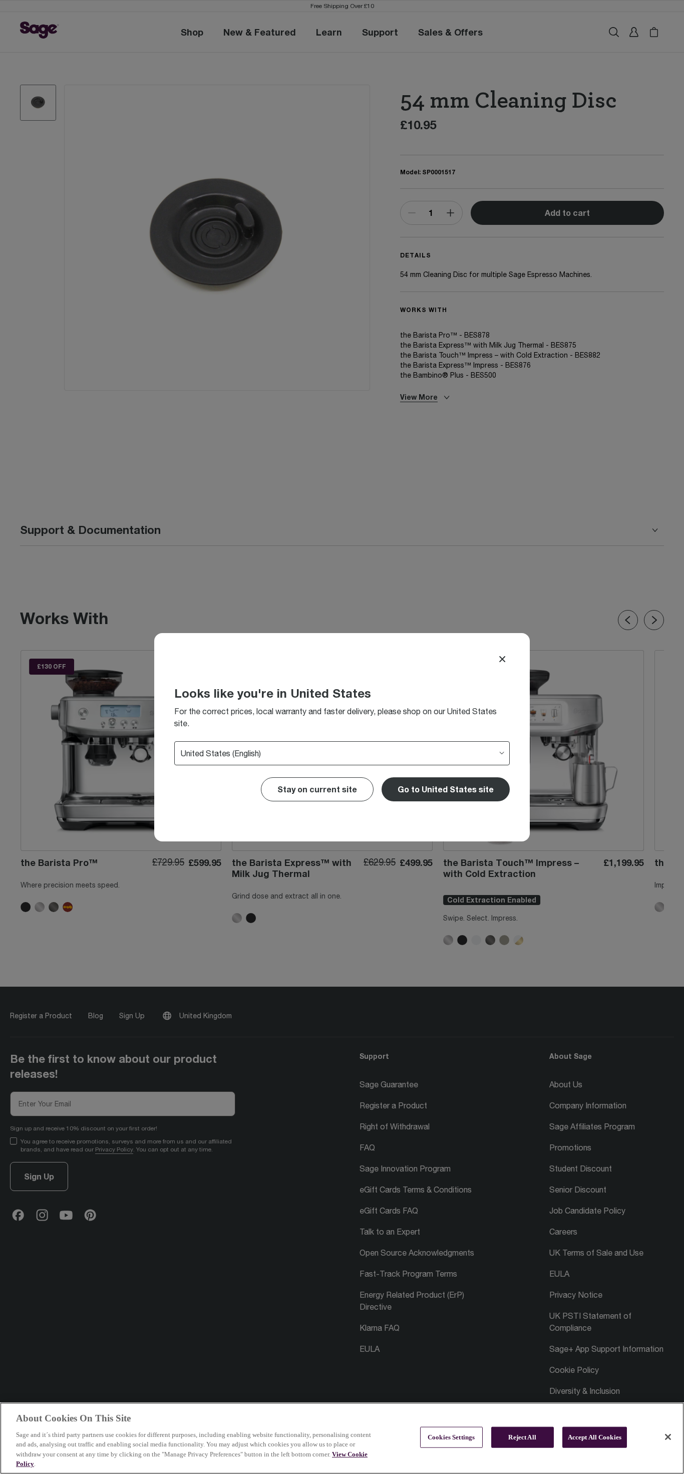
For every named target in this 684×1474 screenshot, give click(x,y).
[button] (446, 789)
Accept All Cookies (594, 1437)
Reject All (522, 1437)
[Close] (502, 659)
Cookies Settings (451, 1437)
